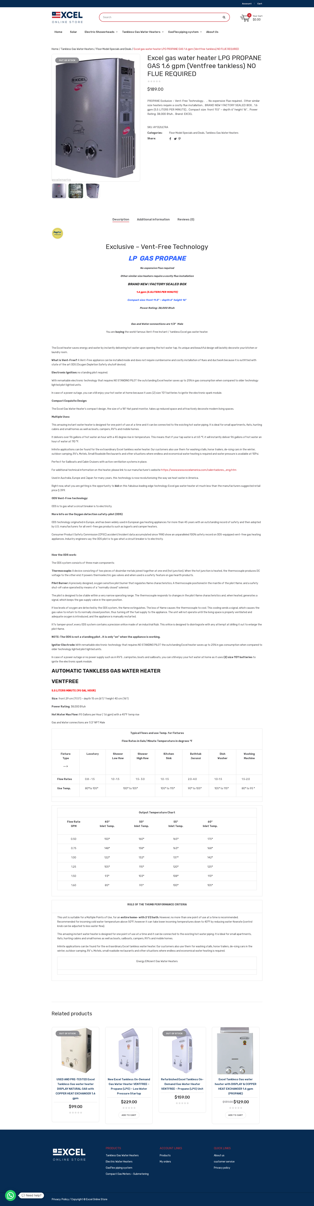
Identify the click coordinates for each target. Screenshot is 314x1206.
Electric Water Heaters (119, 1161)
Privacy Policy (60, 1199)
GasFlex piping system (119, 1167)
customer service (224, 1161)
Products (165, 1155)
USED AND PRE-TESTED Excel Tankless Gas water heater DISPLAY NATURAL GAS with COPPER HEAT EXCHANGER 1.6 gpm (75, 1089)
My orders (165, 1161)
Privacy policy (222, 1167)
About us (219, 1155)
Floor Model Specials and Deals (113, 49)
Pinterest (180, 138)
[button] (10, 1195)
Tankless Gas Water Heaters (77, 49)
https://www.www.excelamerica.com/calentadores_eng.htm (198, 470)
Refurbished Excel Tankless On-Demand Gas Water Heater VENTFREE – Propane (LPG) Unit (182, 1084)
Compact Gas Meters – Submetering (127, 1174)
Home (55, 49)
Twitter (175, 138)
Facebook (171, 138)
